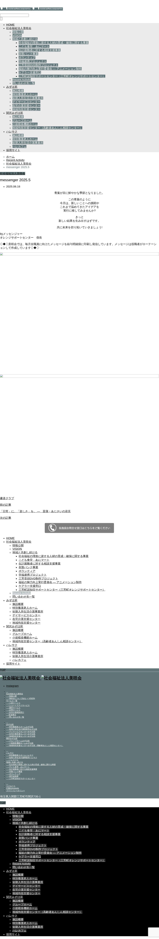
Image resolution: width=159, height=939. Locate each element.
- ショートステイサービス (18, 705)
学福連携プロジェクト (33, 61)
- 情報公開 (11, 696)
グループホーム (22, 120)
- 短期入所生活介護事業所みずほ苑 (21, 729)
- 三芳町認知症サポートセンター (20, 778)
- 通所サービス (13, 708)
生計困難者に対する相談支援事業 (40, 50)
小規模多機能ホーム (25, 124)
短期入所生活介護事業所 (27, 98)
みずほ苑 (11, 86)
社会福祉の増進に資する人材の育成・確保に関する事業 (54, 42)
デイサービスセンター (26, 101)
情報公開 (18, 32)
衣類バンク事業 (28, 53)
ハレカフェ (19, 146)
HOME (10, 24)
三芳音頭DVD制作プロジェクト (38, 65)
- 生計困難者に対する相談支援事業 (21, 769)
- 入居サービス (13, 703)
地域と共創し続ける (25, 39)
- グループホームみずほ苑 (18, 741)
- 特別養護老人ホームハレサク (19, 755)
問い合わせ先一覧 (23, 83)
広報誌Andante (12, 788)
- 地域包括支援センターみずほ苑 (20, 736)
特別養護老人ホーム (25, 94)
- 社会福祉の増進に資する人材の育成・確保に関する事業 (31, 765)
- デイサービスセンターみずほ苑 (20, 731)
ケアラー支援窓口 (30, 72)
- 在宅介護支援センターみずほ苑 (20, 734)
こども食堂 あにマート (34, 46)
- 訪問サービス (13, 710)
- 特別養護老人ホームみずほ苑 (19, 727)
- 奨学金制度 (12, 776)
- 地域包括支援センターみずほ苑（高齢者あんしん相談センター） (34, 745)
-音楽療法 (11, 715)
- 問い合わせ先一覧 (15, 717)
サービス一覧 (11, 701)
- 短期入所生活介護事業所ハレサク (21, 758)
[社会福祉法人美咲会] (31, 9)
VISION (17, 35)
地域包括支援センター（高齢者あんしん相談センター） (47, 127)
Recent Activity (21, 79)
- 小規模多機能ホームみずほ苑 (19, 743)
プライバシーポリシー (15, 791)
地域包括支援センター (26, 109)
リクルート (11, 786)
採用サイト (13, 150)
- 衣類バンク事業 (14, 771)
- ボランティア (13, 774)
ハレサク (11, 131)
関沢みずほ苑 (14, 113)
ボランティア (27, 57)
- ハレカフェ (12, 760)
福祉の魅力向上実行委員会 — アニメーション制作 (50, 68)
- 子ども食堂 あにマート (18, 767)
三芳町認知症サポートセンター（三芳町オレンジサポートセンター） (62, 76)
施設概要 (18, 90)
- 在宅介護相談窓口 (15, 712)
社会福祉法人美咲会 (18, 28)
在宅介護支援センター (26, 105)
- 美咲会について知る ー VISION (20, 698)
